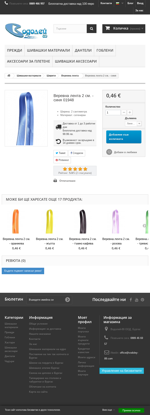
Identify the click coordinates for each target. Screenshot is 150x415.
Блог (130, 3)
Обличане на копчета (42, 386)
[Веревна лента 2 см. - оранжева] (16, 221)
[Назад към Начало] (8, 75)
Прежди (14, 50)
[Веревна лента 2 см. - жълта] (49, 221)
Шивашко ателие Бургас (44, 367)
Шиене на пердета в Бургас (46, 362)
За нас (139, 10)
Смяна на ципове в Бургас (45, 373)
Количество (112, 106)
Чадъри (9, 361)
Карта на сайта (38, 391)
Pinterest (63, 160)
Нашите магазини (40, 333)
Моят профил (85, 319)
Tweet (61, 153)
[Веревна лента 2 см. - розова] (116, 221)
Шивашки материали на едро (47, 349)
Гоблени (104, 50)
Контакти (106, 3)
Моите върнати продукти (84, 340)
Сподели (77, 153)
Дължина (131, 118)
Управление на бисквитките (122, 370)
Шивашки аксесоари (76, 61)
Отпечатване (67, 180)
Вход (140, 3)
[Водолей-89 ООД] (26, 31)
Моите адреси (86, 357)
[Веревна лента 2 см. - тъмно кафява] (82, 221)
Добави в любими (125, 152)
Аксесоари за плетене (28, 61)
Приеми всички (131, 410)
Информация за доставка (45, 328)
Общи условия (38, 323)
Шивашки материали (48, 50)
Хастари (10, 342)
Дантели (83, 50)
